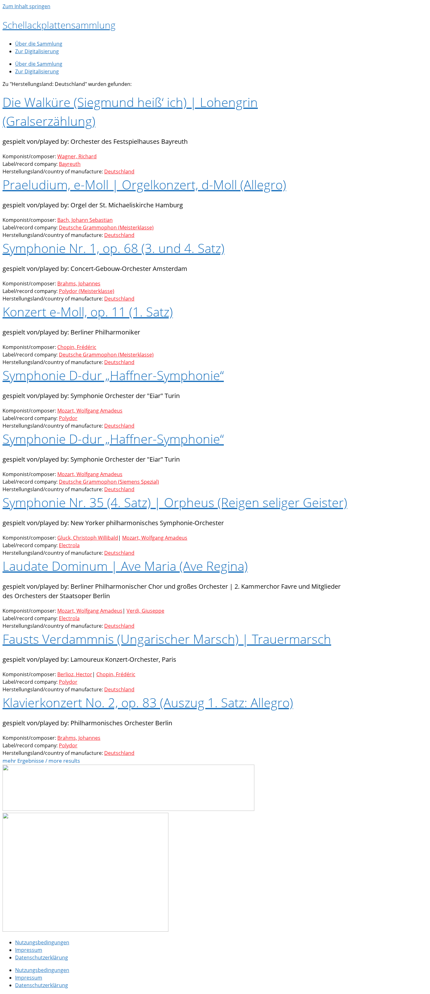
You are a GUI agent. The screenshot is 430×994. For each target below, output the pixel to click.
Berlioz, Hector (74, 674)
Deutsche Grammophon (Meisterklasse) (106, 227)
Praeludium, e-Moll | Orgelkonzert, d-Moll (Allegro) (144, 184)
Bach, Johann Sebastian (85, 219)
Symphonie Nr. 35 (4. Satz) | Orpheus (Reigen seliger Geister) (175, 502)
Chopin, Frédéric (76, 347)
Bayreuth (70, 163)
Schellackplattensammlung (59, 25)
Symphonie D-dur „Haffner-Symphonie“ (113, 375)
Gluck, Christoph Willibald (87, 537)
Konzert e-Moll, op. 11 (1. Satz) (88, 311)
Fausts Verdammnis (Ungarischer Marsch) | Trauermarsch (167, 639)
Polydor (68, 418)
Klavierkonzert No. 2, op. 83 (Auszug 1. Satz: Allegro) (148, 702)
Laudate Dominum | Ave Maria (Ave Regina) (125, 566)
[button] (41, 760)
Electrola (69, 545)
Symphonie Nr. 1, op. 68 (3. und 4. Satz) (113, 248)
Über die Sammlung (38, 43)
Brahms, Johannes (78, 283)
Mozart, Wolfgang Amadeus (89, 410)
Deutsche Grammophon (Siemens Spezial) (109, 481)
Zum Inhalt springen (26, 6)
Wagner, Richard (77, 156)
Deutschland (119, 171)
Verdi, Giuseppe (145, 610)
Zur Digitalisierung (37, 51)
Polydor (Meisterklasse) (86, 291)
